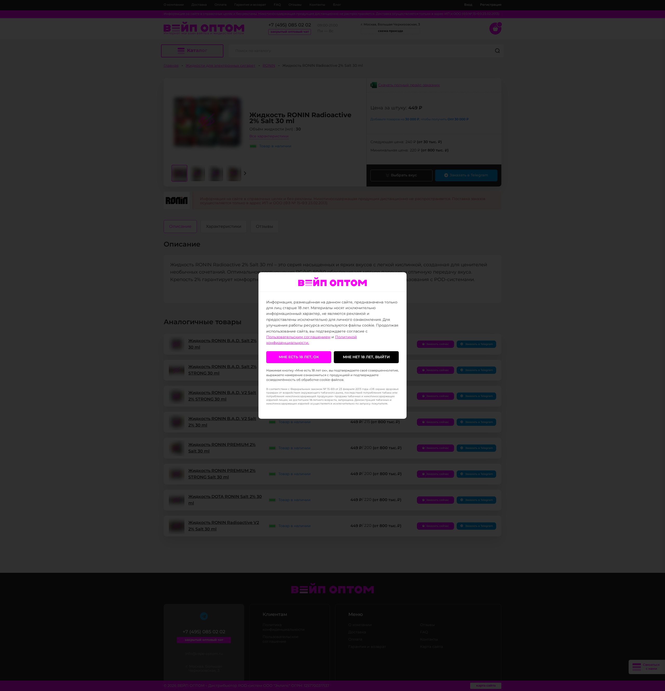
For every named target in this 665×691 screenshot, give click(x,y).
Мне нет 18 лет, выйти (366, 357)
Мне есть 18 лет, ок (299, 357)
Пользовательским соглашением (298, 337)
